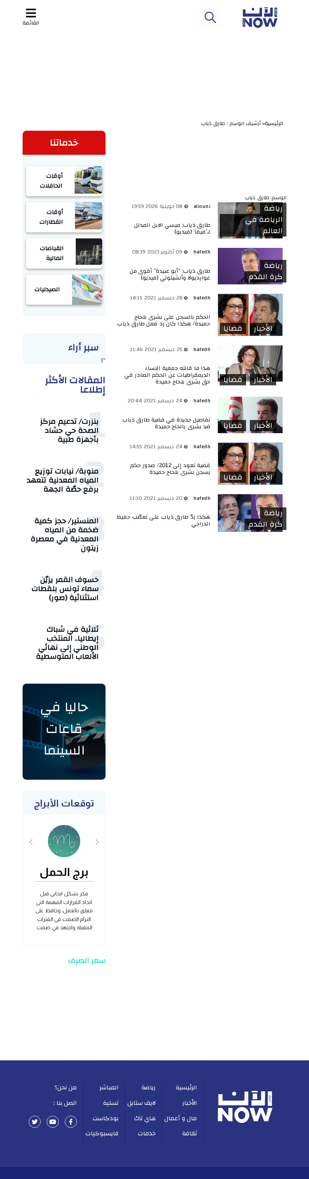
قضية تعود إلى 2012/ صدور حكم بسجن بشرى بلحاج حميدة (170, 468)
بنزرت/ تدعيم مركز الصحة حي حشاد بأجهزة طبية (69, 430)
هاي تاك (145, 1118)
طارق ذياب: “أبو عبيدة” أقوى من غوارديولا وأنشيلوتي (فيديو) (170, 274)
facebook (71, 1122)
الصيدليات (47, 289)
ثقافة (189, 1133)
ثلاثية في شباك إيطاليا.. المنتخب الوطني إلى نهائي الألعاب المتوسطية (67, 642)
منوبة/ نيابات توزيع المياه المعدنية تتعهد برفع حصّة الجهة (63, 480)
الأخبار (263, 328)
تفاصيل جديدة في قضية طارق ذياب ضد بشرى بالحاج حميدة (166, 423)
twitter (35, 1122)
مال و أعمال (180, 1118)
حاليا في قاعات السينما (64, 729)
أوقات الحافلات (51, 180)
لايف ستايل (141, 1103)
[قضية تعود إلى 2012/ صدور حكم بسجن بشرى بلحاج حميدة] (250, 464)
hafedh (201, 252)
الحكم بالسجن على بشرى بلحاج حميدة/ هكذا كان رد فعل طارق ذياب (163, 320)
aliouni (202, 206)
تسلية (111, 1103)
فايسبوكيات (102, 1133)
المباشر (109, 1087)
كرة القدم (265, 277)
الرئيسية (186, 1087)
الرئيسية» (274, 123)
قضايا (232, 328)
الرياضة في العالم (264, 225)
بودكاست (106, 1118)
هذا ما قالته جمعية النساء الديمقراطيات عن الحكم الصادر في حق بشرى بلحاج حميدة (167, 375)
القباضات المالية (52, 253)
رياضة (273, 208)
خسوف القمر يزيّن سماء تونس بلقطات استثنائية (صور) (65, 589)
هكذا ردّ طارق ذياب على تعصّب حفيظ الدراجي (163, 520)
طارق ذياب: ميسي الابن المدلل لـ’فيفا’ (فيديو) (172, 228)
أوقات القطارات (51, 217)
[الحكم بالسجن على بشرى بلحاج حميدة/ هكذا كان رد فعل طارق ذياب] (250, 315)
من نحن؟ (66, 1087)
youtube (53, 1122)
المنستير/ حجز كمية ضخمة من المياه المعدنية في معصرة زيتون (65, 534)
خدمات (147, 1133)
